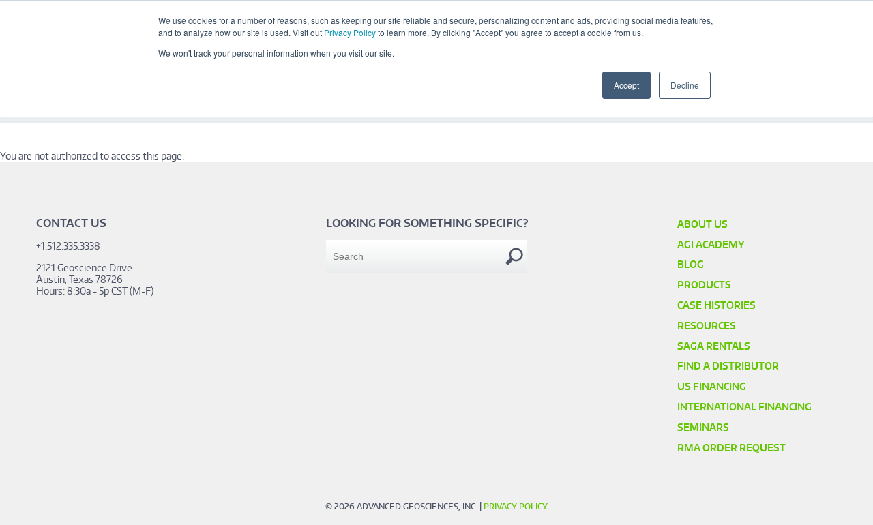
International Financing (744, 406)
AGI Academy (711, 244)
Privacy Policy (350, 32)
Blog (690, 264)
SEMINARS (703, 427)
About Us (702, 224)
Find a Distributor (728, 366)
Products (704, 284)
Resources (706, 325)
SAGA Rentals (713, 346)
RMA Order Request (731, 447)
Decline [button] (684, 85)
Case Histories (716, 305)
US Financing (711, 386)
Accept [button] (626, 85)
